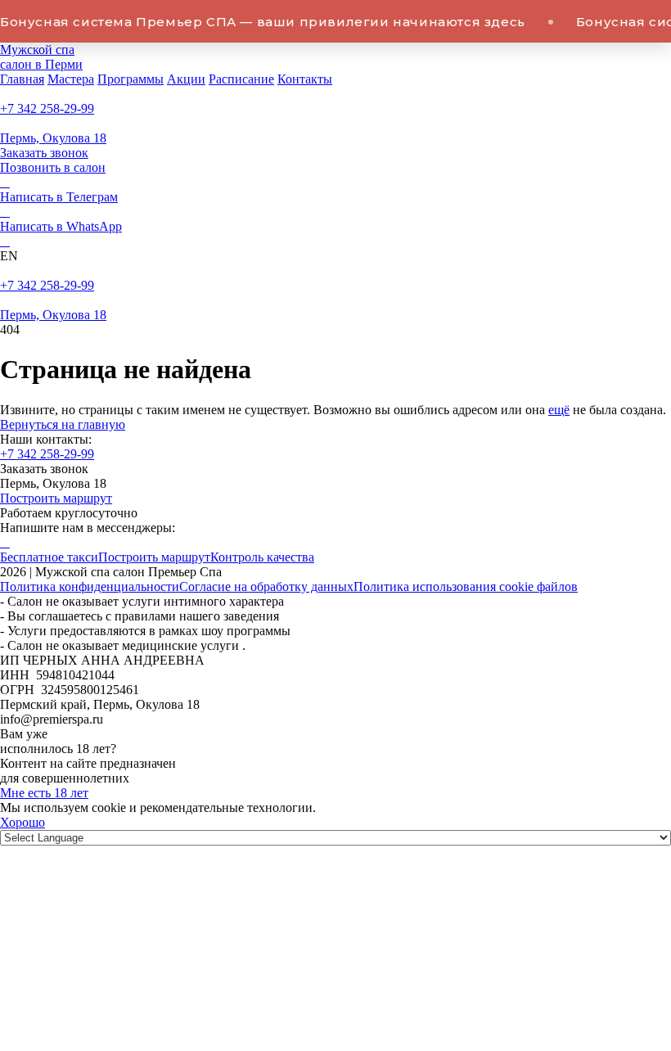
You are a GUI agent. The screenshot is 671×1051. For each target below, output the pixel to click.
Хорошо (22, 822)
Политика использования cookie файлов (466, 586)
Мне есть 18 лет (44, 793)
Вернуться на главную (62, 424)
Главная (22, 79)
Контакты (304, 79)
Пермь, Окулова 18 (53, 138)
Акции (186, 79)
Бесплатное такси (49, 557)
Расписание (241, 79)
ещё (559, 410)
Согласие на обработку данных (266, 586)
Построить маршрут (56, 498)
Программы (130, 79)
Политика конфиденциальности (89, 586)
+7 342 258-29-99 (47, 108)
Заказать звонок (44, 153)
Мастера (70, 79)
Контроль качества (262, 557)
